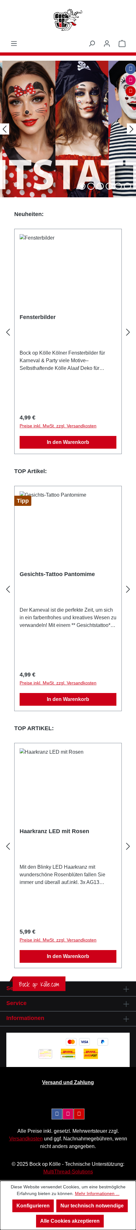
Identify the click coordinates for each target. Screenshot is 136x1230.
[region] (68, 332)
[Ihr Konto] (106, 43)
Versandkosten (26, 1138)
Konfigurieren (33, 1205)
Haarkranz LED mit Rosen (54, 831)
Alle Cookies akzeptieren (70, 1221)
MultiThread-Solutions (68, 1171)
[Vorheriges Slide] (4, 128)
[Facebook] (131, 69)
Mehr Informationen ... (97, 1193)
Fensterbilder (38, 317)
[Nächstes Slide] (131, 128)
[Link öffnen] (68, 129)
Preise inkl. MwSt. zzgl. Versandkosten (58, 425)
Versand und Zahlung (68, 1082)
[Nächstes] (128, 332)
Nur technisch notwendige (92, 1205)
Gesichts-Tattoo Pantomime (57, 574)
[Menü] (14, 43)
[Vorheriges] (8, 332)
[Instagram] (131, 80)
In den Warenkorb (68, 442)
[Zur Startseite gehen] (68, 20)
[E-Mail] (131, 91)
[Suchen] (91, 43)
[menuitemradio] (90, 186)
